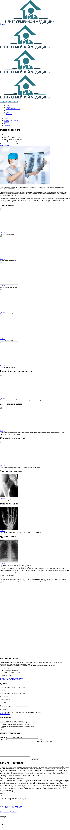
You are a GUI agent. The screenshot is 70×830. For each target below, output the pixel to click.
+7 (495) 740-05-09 (11, 806)
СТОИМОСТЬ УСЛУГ (11, 679)
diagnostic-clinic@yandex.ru (8, 812)
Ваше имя (3, 739)
